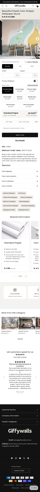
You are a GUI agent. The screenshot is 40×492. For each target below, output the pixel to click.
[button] (2, 6)
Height (22, 71)
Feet (32, 66)
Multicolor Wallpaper (9, 201)
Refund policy (15, 488)
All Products (21, 193)
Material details (33, 85)
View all (20, 339)
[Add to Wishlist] (15, 319)
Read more (6, 165)
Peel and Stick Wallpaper (10, 205)
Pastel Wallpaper (24, 201)
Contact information (30, 485)
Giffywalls (11, 485)
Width (4, 71)
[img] (20, 354)
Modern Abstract (6, 331)
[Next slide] (26, 276)
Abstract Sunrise (23, 331)
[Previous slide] (14, 276)
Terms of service (25, 488)
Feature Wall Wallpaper (10, 197)
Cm (20, 66)
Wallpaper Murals (23, 210)
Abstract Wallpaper (9, 193)
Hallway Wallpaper (26, 197)
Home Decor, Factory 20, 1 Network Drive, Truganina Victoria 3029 (19, 445)
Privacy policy (19, 485)
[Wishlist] (33, 6)
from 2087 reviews (20, 357)
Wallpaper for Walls (9, 210)
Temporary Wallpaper (27, 205)
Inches (7, 66)
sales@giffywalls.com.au (20, 440)
